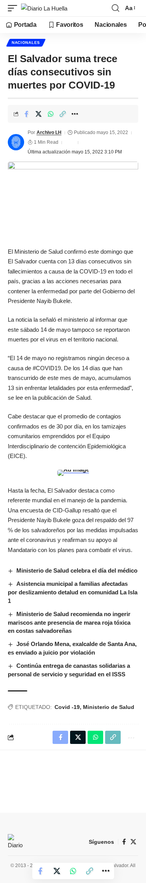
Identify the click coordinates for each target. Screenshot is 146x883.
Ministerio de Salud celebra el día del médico (76, 570)
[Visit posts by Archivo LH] (16, 142)
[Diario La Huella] (44, 8)
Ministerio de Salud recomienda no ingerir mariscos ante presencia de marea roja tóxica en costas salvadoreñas (69, 622)
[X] (133, 842)
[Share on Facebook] (26, 114)
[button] (14, 8)
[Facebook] (124, 842)
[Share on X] (38, 114)
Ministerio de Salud (108, 707)
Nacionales (26, 42)
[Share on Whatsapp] (50, 114)
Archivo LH (49, 132)
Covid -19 (67, 707)
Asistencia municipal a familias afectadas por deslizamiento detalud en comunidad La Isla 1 (72, 592)
